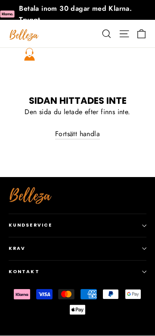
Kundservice (30, 225)
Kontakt (24, 271)
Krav (17, 248)
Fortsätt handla (77, 134)
